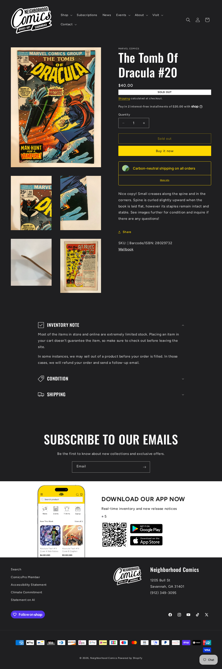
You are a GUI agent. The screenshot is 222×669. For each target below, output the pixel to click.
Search (16, 569)
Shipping (124, 98)
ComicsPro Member (25, 577)
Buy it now (165, 151)
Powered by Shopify (130, 658)
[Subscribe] (144, 467)
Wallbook (126, 249)
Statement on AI (23, 600)
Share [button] (127, 232)
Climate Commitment (26, 592)
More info (164, 180)
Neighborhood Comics (103, 658)
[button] (66, 15)
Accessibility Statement (29, 585)
